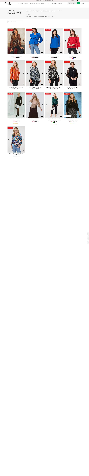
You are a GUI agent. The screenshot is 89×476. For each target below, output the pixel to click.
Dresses (32, 3)
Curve (43, 3)
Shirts (46, 16)
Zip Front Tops (50, 16)
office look (29, 11)
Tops (37, 3)
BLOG (59, 3)
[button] (9, 41)
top (37, 11)
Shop (25, 3)
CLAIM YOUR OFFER (88, 238)
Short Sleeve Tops (29, 16)
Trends (54, 3)
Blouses (35, 16)
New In (20, 3)
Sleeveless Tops (41, 16)
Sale (48, 3)
